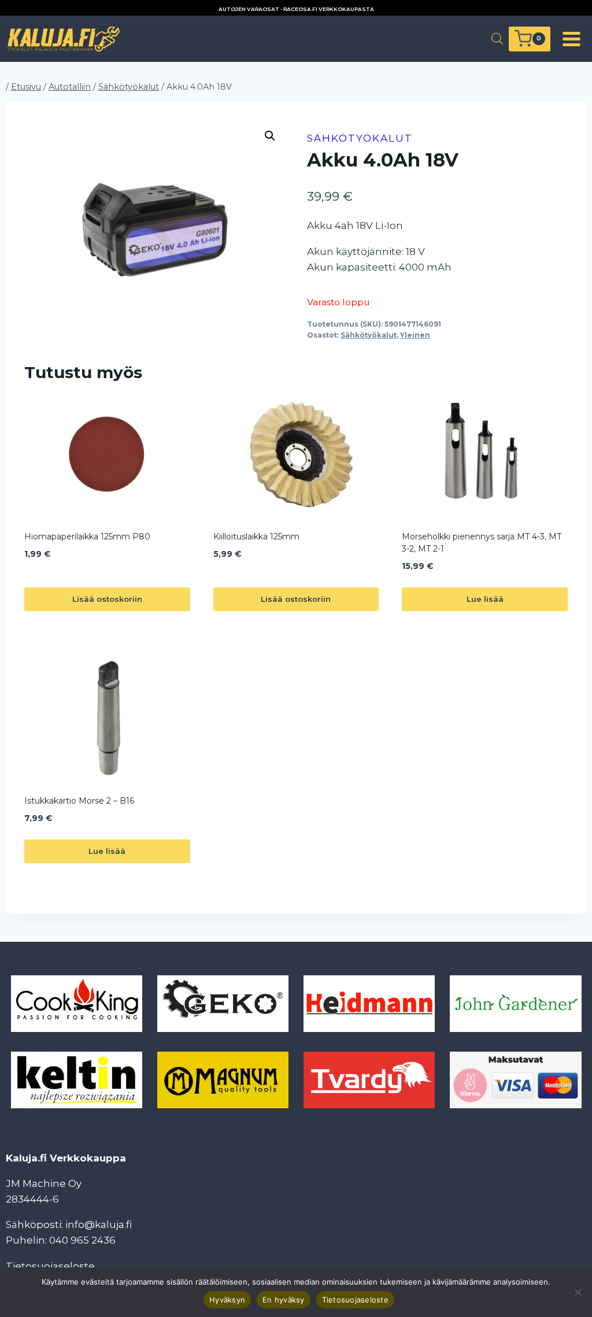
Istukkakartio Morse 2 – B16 (79, 801)
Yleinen (415, 335)
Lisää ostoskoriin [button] (107, 599)
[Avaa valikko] (571, 38)
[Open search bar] (497, 39)
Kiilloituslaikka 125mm (256, 536)
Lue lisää (485, 599)
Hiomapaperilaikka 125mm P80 (87, 536)
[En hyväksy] (577, 1292)
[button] (270, 135)
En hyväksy (283, 1299)
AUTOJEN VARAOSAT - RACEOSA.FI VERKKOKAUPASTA (296, 9)
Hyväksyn (227, 1299)
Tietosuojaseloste (50, 1266)
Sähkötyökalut (360, 138)
